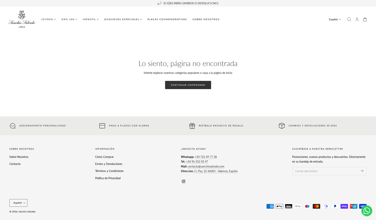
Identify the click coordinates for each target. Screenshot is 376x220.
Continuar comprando (188, 85)
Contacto (15, 163)
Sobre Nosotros (18, 156)
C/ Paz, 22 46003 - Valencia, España (216, 171)
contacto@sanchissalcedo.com (206, 166)
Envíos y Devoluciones (108, 163)
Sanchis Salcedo (27, 211)
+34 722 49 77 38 (206, 156)
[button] (349, 19)
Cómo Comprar (104, 156)
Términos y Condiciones (109, 171)
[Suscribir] (362, 171)
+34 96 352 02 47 (197, 161)
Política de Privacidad (108, 178)
